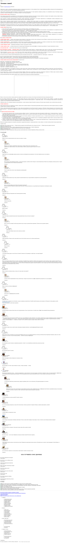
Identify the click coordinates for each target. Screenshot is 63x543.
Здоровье (2, 6)
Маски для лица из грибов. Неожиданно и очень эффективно (10, 495)
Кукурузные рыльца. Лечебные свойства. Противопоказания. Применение (13, 493)
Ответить (5, 148)
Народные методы (7, 6)
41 (0, 5)
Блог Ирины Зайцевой (14, 541)
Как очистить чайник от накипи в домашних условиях (9, 492)
